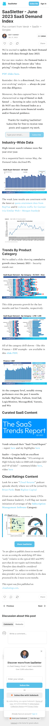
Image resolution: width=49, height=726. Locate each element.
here (13, 448)
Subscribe (34, 3)
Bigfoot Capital (29, 490)
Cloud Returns (27, 482)
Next (40, 606)
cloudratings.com (10, 588)
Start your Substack (19, 718)
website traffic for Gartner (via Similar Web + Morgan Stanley (24, 208)
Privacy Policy (33, 706)
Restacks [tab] (19, 624)
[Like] (4, 43)
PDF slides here (10, 74)
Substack (14, 723)
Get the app (35, 718)
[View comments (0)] (11, 43)
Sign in (43, 3)
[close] (41, 651)
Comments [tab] (8, 624)
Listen (43, 36)
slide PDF (12, 353)
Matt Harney (13, 35)
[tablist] (13, 624)
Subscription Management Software (24, 505)
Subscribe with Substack (26, 695)
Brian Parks (8, 490)
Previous (10, 606)
